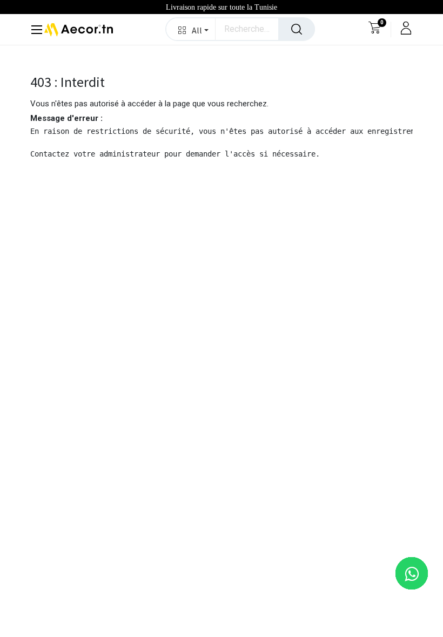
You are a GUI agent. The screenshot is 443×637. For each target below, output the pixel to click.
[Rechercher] (296, 29)
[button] (191, 29)
